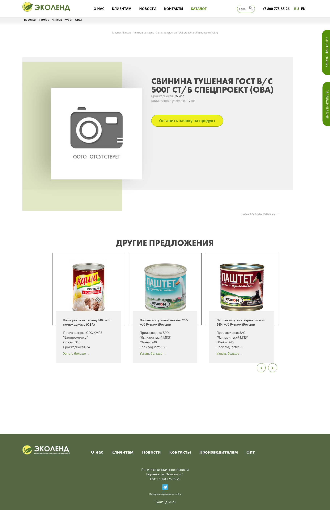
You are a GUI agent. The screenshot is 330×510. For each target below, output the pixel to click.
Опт (250, 452)
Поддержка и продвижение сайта (165, 494)
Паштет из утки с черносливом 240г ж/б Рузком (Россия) (241, 322)
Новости (147, 8)
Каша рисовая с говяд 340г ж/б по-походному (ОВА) (86, 322)
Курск (68, 19)
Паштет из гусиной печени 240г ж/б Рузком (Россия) (164, 322)
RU (296, 8)
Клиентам (122, 8)
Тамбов (44, 19)
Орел (78, 19)
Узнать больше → (76, 353)
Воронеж (30, 19)
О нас (99, 8)
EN (303, 8)
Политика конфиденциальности (165, 470)
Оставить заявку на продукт (187, 120)
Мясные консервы (144, 32)
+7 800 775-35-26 (276, 8)
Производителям (218, 452)
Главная (116, 32)
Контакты (173, 8)
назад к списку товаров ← (260, 213)
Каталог (199, 8)
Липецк (57, 19)
